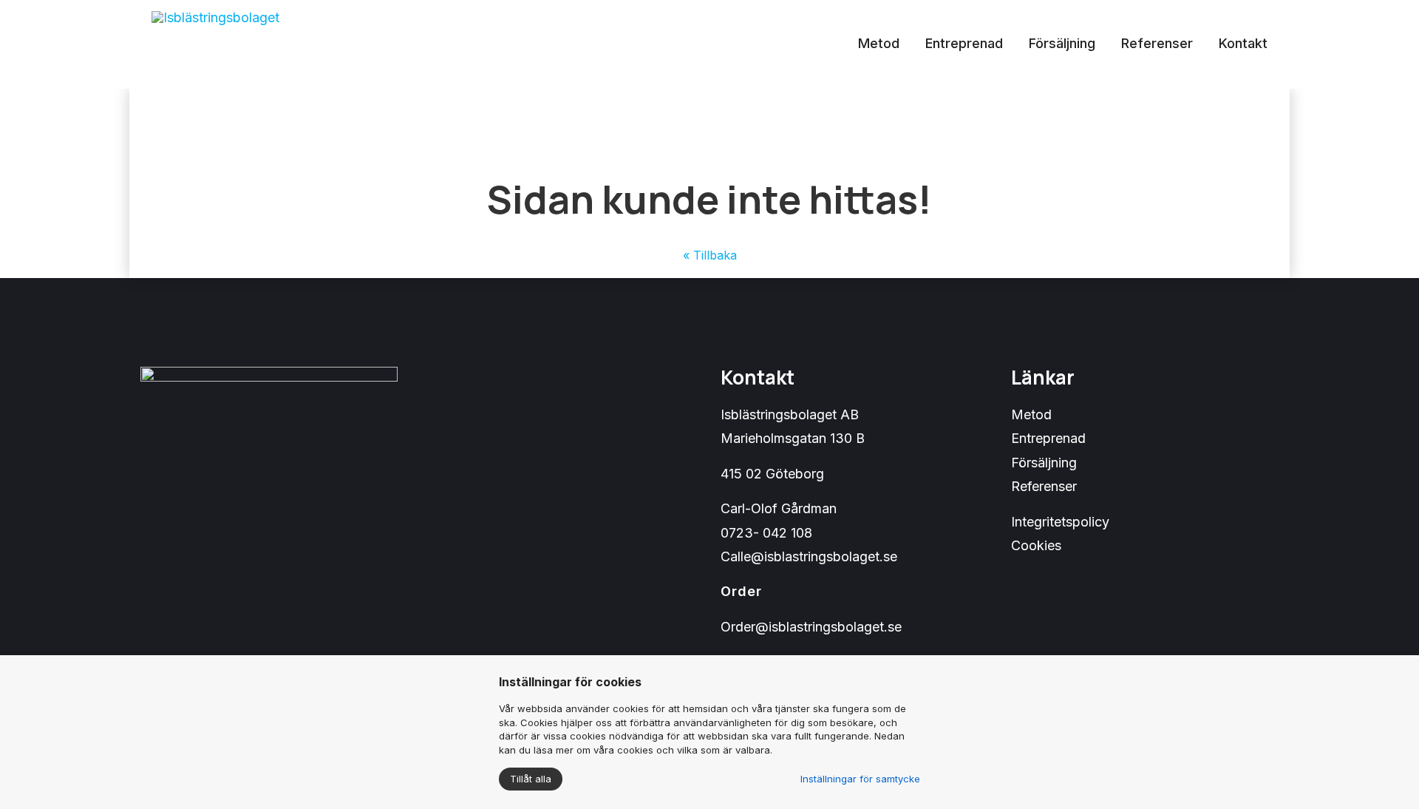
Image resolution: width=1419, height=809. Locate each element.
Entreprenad (964, 43)
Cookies (1036, 545)
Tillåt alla (530, 779)
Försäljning (1062, 43)
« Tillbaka (710, 255)
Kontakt (1243, 43)
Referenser (1157, 43)
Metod (878, 43)
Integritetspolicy (1060, 521)
